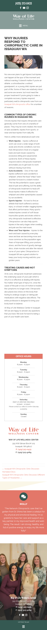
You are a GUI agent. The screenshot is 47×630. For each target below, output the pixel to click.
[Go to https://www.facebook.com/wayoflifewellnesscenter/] (20, 8)
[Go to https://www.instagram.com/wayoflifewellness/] (27, 8)
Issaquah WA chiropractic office (17, 104)
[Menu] (23, 626)
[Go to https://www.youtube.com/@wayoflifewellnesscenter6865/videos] (24, 8)
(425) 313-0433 (23, 3)
